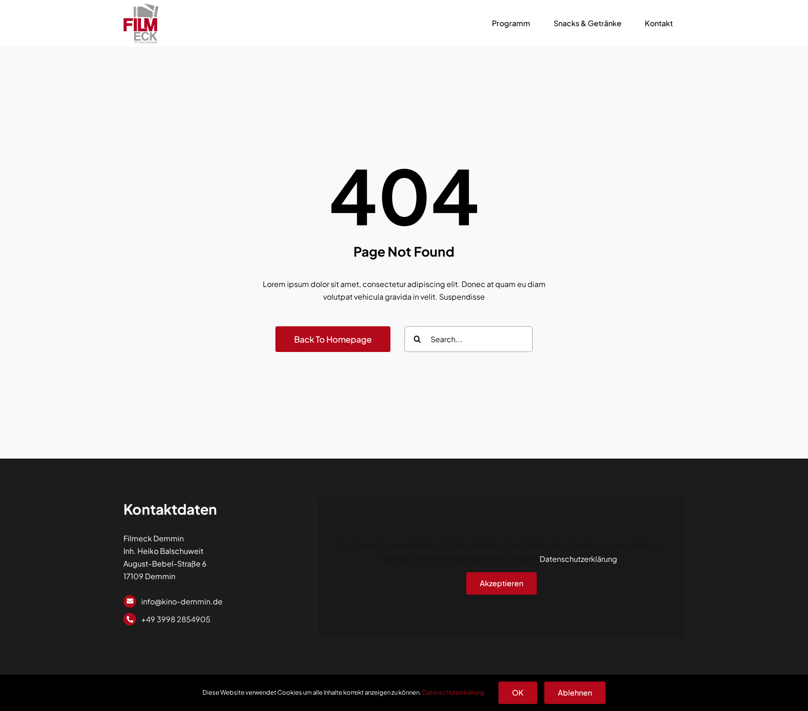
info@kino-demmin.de (182, 601)
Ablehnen (575, 692)
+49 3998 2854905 (175, 619)
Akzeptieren (501, 583)
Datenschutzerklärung (578, 559)
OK (518, 692)
